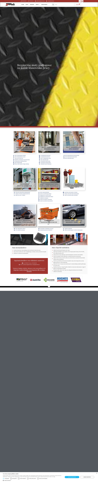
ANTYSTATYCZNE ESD (19, 158)
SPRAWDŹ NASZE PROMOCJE (46, 164)
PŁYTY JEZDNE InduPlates (20, 230)
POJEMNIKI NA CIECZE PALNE (45, 195)
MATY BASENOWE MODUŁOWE (71, 156)
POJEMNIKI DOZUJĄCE (44, 198)
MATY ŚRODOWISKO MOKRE (20, 155)
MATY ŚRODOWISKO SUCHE (20, 156)
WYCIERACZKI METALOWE (45, 161)
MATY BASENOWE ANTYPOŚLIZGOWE (72, 155)
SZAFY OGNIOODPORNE (44, 192)
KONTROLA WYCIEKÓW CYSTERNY (71, 192)
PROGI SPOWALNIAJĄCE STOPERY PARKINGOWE (73, 230)
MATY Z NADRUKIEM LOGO (46, 158)
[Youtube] (82, 1)
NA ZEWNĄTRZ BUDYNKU (45, 156)
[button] (32, 480)
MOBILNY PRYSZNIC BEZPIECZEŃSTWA (22, 193)
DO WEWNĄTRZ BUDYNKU (45, 155)
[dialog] (49, 477)
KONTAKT (32, 4)
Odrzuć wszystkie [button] (87, 477)
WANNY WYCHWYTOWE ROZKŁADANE (72, 193)
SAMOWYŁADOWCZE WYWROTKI (46, 230)
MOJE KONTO (44, 4)
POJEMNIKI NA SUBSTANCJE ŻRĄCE (46, 196)
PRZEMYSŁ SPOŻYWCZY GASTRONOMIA (22, 159)
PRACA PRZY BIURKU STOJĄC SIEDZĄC (22, 164)
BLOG (27, 4)
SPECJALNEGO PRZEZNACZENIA (21, 161)
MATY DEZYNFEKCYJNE (69, 158)
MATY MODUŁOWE (18, 162)
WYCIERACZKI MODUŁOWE (46, 162)
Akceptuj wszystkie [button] (72, 477)
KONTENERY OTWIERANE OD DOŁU (46, 228)
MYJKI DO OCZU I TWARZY (20, 195)
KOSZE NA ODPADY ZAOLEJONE (46, 199)
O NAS (22, 4)
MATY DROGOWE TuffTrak (20, 228)
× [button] (96, 473)
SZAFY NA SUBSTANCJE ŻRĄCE (45, 193)
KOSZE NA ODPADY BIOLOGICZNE (46, 200)
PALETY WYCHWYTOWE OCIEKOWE (71, 195)
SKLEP (37, 4)
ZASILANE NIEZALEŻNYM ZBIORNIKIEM (22, 192)
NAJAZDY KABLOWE (68, 228)
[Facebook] (80, 1)
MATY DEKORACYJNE (44, 159)
